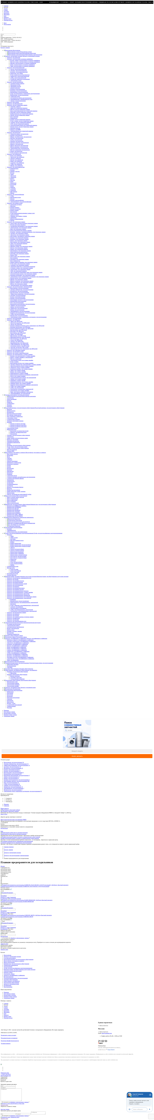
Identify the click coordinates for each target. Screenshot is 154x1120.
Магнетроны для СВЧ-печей (18, 335)
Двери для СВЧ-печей (16, 321)
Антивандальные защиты (17, 83)
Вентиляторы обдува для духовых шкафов (21, 363)
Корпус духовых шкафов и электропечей (21, 357)
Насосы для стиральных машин (19, 248)
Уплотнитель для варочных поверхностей (21, 389)
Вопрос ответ (7, 18)
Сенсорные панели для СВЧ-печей (19, 346)
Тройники (13, 560)
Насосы (12, 198)
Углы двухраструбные (16, 562)
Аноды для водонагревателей (18, 69)
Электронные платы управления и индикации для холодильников (28, 317)
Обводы (12, 547)
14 (29, 765)
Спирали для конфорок (16, 606)
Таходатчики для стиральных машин (20, 269)
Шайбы (12, 565)
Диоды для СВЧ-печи (16, 324)
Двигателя (13, 175)
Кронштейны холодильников (18, 301)
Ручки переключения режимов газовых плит (22, 213)
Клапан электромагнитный (17, 297)
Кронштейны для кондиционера (19, 92)
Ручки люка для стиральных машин (20, 263)
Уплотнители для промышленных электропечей (23, 611)
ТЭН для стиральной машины (18, 271)
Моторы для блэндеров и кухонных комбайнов (23, 63)
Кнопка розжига (14, 207)
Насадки (12, 180)
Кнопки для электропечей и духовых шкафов (22, 356)
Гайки (12, 174)
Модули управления (15, 359)
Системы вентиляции (10, 958)
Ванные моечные (15, 676)
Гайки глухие (14, 537)
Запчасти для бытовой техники (12, 956)
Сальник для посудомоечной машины (20, 122)
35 (27, 764)
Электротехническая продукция (12, 971)
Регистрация (7, 24)
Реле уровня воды (15, 260)
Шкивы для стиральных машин (19, 279)
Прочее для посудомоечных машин (20, 115)
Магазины (6, 14)
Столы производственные (17, 679)
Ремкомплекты (14, 168)
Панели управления (15, 245)
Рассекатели (13, 211)
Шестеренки (13, 191)
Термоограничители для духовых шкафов (21, 382)
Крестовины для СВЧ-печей (18, 333)
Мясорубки (13, 673)
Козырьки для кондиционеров (18, 90)
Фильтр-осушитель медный (17, 423)
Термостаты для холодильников (19, 308)
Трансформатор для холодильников (20, 311)
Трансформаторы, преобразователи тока (21, 99)
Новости (6, 17)
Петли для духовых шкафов (17, 376)
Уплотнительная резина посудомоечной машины (23, 125)
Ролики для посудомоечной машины (20, 119)
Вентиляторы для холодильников (19, 288)
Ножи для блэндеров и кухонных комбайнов (22, 64)
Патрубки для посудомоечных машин (20, 112)
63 (41, 791)
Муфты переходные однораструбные (20, 546)
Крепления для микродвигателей (19, 431)
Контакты (6, 13)
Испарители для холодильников (19, 291)
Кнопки (12, 170)
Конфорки (13, 599)
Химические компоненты (11, 965)
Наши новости (5, 808)
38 (23, 762)
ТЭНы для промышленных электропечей (21, 609)
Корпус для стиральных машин (18, 240)
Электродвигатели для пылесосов (19, 148)
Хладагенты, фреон (9, 974)
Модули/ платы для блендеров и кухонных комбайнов (25, 62)
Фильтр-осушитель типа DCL (18, 425)
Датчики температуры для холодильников (21, 289)
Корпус (12, 178)
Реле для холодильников (17, 302)
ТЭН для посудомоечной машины (19, 124)
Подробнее (4, 895)
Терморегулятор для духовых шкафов (20, 383)
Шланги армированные (16, 219)
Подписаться (4, 828)
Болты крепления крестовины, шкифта (21, 230)
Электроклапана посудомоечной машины (21, 131)
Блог (5, 16)
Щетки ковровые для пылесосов (19, 147)
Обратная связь (5, 1072)
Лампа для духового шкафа (17, 370)
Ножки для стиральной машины (19, 249)
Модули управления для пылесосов (20, 149)
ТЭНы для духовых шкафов (18, 386)
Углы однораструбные (16, 563)
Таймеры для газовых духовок (18, 216)
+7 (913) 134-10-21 (6, 1074)
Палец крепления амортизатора (19, 252)
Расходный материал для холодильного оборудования (18, 959)
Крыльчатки (13, 433)
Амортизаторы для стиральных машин (20, 227)
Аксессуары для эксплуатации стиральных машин (24, 223)
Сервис (6, 10)
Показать (6, 804)
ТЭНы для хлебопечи (16, 164)
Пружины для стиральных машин (19, 259)
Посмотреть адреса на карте (8, 1035)
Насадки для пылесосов (16, 138)
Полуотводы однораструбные (18, 557)
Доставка (6, 11)
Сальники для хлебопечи (17, 162)
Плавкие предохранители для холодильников (22, 312)
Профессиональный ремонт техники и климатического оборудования (20, 838)
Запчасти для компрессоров (11, 984)
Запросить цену (15, 1117)
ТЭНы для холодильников (17, 314)
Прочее (12, 220)
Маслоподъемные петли (17, 540)
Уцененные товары (9, 716)
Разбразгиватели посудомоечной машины (21, 113)
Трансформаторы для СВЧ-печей (19, 343)
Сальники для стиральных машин (19, 265)
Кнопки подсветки (15, 209)
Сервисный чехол (15, 96)
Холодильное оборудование (11, 982)
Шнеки (12, 193)
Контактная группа (15, 197)
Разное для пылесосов (16, 151)
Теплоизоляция (8, 966)
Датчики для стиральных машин (19, 233)
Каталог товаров (5, 47)
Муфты (12, 542)
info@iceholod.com (107, 1033)
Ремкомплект (13, 118)
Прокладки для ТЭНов (16, 73)
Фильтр (3, 866)
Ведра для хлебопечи (16, 155)
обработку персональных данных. (19, 938)
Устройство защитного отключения (20, 79)
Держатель (13, 177)
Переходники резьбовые (17, 552)
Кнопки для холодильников (17, 298)
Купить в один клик (18, 1103)
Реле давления (14, 116)
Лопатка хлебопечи (15, 158)
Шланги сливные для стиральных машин (21, 282)
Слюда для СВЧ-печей (16, 340)
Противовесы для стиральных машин (20, 250)
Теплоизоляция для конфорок (18, 608)
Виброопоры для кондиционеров (19, 95)
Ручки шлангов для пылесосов (18, 152)
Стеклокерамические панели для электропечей (23, 377)
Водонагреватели (8, 976)
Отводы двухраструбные (17, 549)
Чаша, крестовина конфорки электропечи (21, 392)
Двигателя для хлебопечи (17, 157)
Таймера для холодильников (18, 305)
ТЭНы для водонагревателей (18, 77)
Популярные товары (9, 712)
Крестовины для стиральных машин (20, 242)
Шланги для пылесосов (16, 144)
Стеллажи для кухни (16, 677)
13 (20, 785)
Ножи (11, 181)
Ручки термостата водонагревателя (19, 75)
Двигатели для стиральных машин (19, 235)
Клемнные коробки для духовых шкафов (21, 369)
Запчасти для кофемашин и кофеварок (14, 975)
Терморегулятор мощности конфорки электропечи (24, 384)
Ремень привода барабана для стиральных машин (23, 262)
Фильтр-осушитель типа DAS (18, 426)
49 (19, 784)
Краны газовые (14, 210)
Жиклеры (12, 206)
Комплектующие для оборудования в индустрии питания (19, 969)
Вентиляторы (7, 955)
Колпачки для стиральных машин (19, 239)
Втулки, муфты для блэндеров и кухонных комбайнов (25, 60)
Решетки (12, 187)
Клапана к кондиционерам (17, 89)
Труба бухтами (14, 569)
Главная (6, 5)
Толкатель (13, 190)
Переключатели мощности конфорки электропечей (24, 374)
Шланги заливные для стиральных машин (21, 281)
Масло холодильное (9, 962)
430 (28, 781)
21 (22, 768)
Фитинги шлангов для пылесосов (19, 142)
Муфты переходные (15, 543)
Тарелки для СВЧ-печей (16, 341)
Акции (6, 8)
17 (20, 771)
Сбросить (6, 805)
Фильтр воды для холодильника (19, 315)
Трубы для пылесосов (16, 139)
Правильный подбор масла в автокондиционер (13, 834)
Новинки (6, 710)
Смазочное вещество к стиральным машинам (22, 266)
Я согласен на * (16, 938)
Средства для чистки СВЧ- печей (19, 347)
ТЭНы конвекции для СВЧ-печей (19, 344)
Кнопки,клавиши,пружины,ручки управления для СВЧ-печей (27, 325)
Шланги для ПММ (15, 129)
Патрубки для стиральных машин (19, 253)
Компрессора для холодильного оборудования (16, 963)
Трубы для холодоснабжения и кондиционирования (18, 968)
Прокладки (13, 183)
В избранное (4, 898)
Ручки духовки (14, 361)
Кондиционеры (8, 987)
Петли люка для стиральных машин (20, 256)
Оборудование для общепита (12, 981)
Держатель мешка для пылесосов (19, 134)
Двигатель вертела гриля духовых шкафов (21, 366)
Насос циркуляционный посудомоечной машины (23, 111)
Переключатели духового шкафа (19, 373)
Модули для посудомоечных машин (20, 109)
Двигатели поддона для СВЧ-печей (20, 322)
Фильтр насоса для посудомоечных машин (22, 126)
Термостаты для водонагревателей (19, 76)
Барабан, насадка (15, 171)
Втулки (12, 173)
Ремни (12, 186)
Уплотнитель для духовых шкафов (19, 390)
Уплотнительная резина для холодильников (16, 978)
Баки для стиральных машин (18, 229)
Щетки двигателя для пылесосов (19, 145)
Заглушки (13, 539)
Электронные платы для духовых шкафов (21, 360)
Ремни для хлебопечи (16, 161)
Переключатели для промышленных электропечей (24, 602)
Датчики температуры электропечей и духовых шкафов (25, 364)
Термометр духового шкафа (17, 380)
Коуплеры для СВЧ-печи (17, 331)
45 (18, 782)
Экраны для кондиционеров (18, 100)
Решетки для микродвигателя (18, 432)
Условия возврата (5, 1043)
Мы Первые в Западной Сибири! (10, 811)
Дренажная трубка (15, 85)
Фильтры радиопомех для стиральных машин (22, 275)
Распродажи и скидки (10, 713)
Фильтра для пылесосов (16, 141)
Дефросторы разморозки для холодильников (22, 294)
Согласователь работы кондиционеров (20, 98)
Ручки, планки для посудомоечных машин (22, 121)
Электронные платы (15, 80)
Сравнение (13, 897)
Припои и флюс (8, 972)
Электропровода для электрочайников (20, 201)
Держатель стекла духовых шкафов (20, 367)
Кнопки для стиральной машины (19, 237)
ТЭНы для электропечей (17, 387)
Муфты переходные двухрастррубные (20, 544)
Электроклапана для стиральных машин (21, 285)
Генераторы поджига (16, 204)
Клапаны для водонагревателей (19, 72)
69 (20, 774)
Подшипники (7, 985)
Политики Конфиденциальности (10, 1040)
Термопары (13, 217)
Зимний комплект (15, 87)
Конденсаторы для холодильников (19, 292)
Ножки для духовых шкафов (18, 371)
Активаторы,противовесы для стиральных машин (24, 226)
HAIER (9, 800)
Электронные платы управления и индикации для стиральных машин (29, 276)
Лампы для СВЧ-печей (16, 334)
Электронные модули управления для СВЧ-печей (23, 348)
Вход (5, 23)
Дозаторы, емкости (15, 106)
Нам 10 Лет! (4, 814)
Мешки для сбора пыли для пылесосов (20, 137)
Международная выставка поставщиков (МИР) (13, 819)
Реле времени (14, 258)
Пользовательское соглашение (9, 1038)
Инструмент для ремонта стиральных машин (22, 236)
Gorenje (9, 798)
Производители (8, 20)
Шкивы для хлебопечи (16, 165)
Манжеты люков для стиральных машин (21, 246)
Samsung (9, 801)
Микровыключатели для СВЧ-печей (20, 337)
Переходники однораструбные (18, 555)
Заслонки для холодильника (18, 295)
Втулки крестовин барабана (18, 224)
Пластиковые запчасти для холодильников (22, 299)
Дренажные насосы (15, 86)
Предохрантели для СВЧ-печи (18, 338)
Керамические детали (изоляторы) (19, 601)
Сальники (13, 188)
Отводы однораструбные (17, 550)
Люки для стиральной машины (18, 243)
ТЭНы (12, 196)
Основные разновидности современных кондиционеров (16, 842)
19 (20, 766)
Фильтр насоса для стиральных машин (20, 278)
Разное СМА (13, 255)
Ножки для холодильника (17, 309)
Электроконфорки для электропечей (20, 393)
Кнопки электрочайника (17, 200)
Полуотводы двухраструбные (18, 556)
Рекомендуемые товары (10, 714)
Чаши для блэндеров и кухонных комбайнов (22, 66)
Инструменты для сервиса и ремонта (14, 961)
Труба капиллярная (15, 570)
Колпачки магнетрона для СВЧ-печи (20, 327)
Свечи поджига (14, 214)
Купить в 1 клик (5, 897)
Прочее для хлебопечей (16, 160)
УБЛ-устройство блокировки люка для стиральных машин (26, 272)
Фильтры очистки (15, 128)
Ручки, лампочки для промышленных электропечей (24, 605)
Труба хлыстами (14, 572)
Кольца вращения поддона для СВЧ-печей (21, 328)
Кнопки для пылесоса (16, 135)
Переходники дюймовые (17, 553)
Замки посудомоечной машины (18, 108)
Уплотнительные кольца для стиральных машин (23, 273)
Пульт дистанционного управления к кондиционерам (25, 93)
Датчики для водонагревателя (18, 70)
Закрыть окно (4, 943)
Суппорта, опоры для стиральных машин (21, 268)
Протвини (13, 604)
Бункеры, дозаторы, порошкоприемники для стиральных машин (28, 232)
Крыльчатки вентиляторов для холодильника (22, 304)
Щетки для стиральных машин (18, 284)
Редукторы (13, 184)
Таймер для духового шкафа (18, 379)
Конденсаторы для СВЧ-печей (18, 330)
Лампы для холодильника (17, 307)
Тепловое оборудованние (11, 979)
